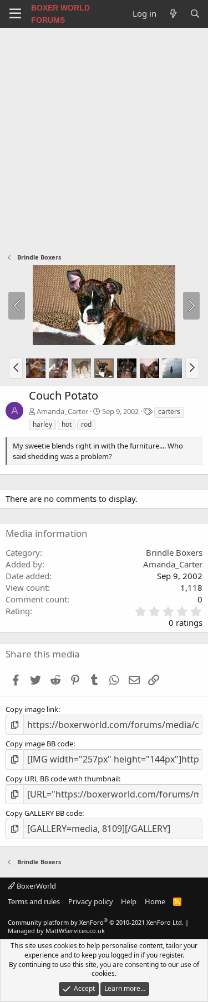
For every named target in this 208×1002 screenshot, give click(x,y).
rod (86, 424)
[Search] (195, 13)
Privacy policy (90, 901)
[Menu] (15, 14)
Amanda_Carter (62, 411)
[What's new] (173, 13)
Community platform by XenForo (96, 922)
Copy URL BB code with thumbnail (62, 779)
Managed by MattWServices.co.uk (56, 930)
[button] (16, 367)
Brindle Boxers (174, 552)
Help (128, 901)
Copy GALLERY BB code (44, 813)
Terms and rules (34, 901)
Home (155, 901)
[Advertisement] (104, 137)
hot (67, 424)
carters (169, 411)
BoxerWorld (35, 886)
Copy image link (32, 709)
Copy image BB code (39, 744)
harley (42, 424)
